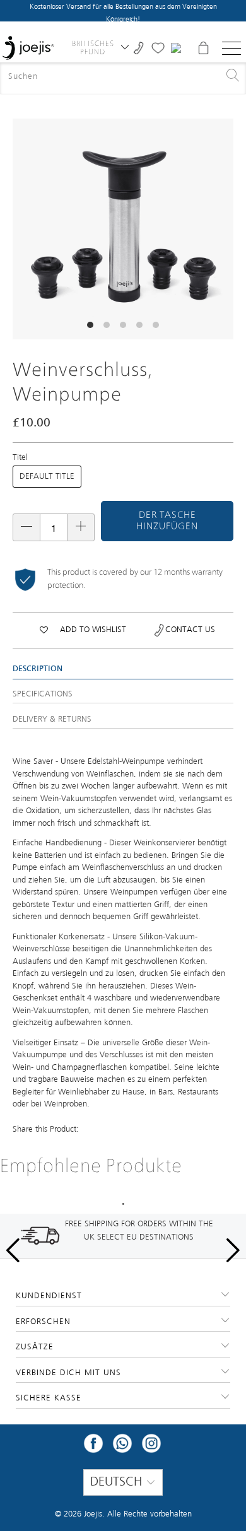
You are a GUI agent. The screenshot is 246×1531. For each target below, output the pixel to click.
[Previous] (22, 229)
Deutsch (118, 1482)
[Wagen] (203, 48)
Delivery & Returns (52, 719)
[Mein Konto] (177, 48)
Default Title (47, 476)
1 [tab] (123, 1204)
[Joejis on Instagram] (151, 1447)
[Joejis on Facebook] (93, 1447)
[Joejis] (28, 48)
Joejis (93, 1514)
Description (37, 669)
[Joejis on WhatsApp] (122, 1447)
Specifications (43, 694)
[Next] (224, 229)
